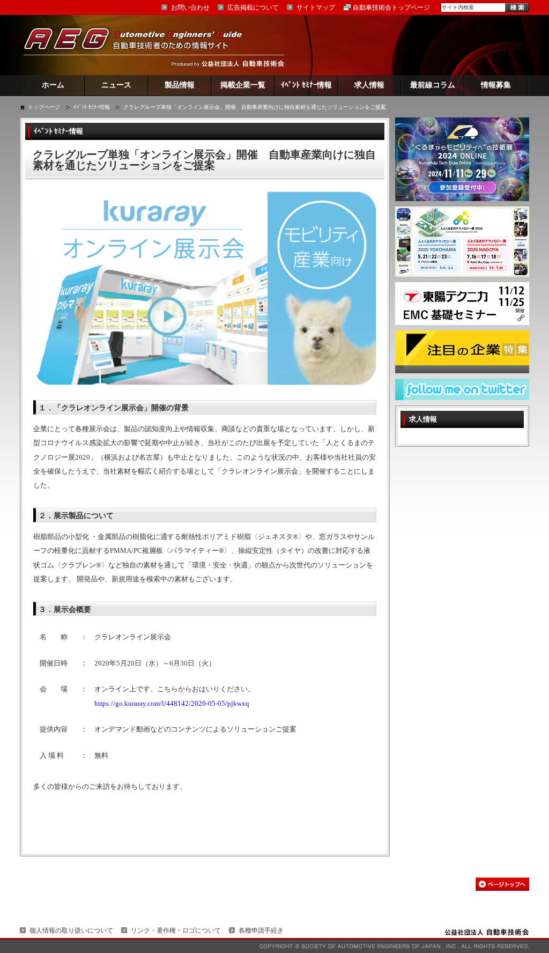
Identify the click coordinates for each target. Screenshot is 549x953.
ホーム (53, 85)
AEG (140, 45)
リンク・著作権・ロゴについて (176, 930)
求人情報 (369, 85)
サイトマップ (315, 7)
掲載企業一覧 (242, 85)
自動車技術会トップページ (391, 7)
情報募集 (496, 85)
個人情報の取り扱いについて (71, 930)
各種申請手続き (261, 930)
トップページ (44, 107)
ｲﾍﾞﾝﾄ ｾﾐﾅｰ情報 (306, 85)
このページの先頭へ (502, 884)
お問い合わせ (190, 7)
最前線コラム (432, 85)
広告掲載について (253, 7)
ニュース (116, 85)
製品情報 (180, 85)
